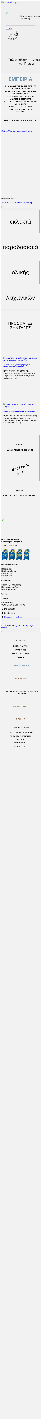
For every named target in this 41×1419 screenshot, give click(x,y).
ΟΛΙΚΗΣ (20, 719)
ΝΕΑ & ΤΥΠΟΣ (20, 746)
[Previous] (2, 207)
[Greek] (7, 29)
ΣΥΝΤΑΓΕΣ (20, 739)
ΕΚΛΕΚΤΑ (20, 678)
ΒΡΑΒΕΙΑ (20, 657)
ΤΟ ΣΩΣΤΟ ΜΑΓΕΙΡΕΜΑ (20, 736)
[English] (10, 29)
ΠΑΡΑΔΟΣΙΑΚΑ (20, 666)
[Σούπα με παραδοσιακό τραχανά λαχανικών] (20, 406)
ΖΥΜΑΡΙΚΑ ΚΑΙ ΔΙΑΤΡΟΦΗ (20, 733)
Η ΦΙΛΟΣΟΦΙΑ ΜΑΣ (20, 654)
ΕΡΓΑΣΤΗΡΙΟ (20, 650)
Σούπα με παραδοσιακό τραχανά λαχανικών (19, 411)
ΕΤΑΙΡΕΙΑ (20, 640)
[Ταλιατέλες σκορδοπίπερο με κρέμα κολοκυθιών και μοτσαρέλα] (20, 360)
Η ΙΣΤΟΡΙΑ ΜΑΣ (20, 646)
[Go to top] (2, 631)
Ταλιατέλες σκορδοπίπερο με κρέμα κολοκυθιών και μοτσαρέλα (16, 365)
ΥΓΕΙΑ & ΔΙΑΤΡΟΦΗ (20, 727)
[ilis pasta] (10, 2)
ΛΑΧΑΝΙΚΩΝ (20, 706)
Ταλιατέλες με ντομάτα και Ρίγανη (16, 202)
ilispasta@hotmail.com (13, 617)
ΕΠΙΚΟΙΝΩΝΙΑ (20, 743)
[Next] (4, 207)
